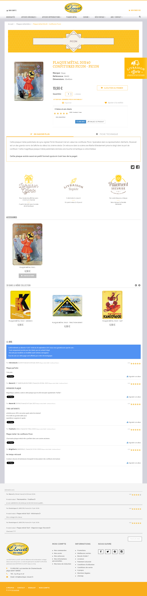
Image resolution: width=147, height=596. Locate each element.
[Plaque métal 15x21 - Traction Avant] (67, 305)
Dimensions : (59, 79)
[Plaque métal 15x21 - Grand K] (20, 304)
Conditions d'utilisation (85, 564)
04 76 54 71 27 (19, 574)
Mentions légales (83, 573)
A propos (80, 570)
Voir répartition (60, 117)
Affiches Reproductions (51, 17)
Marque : (57, 73)
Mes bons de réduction (62, 564)
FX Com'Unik (15, 590)
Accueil (10, 24)
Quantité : (57, 94)
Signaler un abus (134, 376)
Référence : (58, 76)
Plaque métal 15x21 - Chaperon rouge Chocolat (33, 528)
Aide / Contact (116, 17)
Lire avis (81, 121)
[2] (58, 113)
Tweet (132, 167)
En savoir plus (42, 134)
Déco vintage (99, 17)
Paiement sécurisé (84, 562)
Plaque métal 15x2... (28, 267)
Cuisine (85, 17)
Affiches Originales (28, 17)
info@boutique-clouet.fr (24, 577)
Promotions (81, 550)
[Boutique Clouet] (73, 7)
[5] (67, 113)
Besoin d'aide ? (83, 556)
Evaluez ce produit (96, 121)
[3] (61, 113)
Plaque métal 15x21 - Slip (112, 320)
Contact (21, 588)
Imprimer (68, 103)
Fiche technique (108, 134)
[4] (64, 113)
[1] (55, 113)
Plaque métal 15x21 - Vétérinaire (28, 513)
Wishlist (32, 588)
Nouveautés (10, 17)
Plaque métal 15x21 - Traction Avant (67, 322)
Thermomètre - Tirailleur (25, 499)
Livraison (80, 559)
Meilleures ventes (84, 553)
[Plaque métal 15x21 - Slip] (112, 304)
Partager (138, 167)
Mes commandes (60, 550)
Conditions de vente (85, 567)
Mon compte (12, 10)
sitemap (80, 576)
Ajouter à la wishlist (115, 103)
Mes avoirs (58, 553)
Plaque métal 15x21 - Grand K (21, 320)
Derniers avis (9, 490)
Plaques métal (71, 17)
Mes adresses (59, 556)
